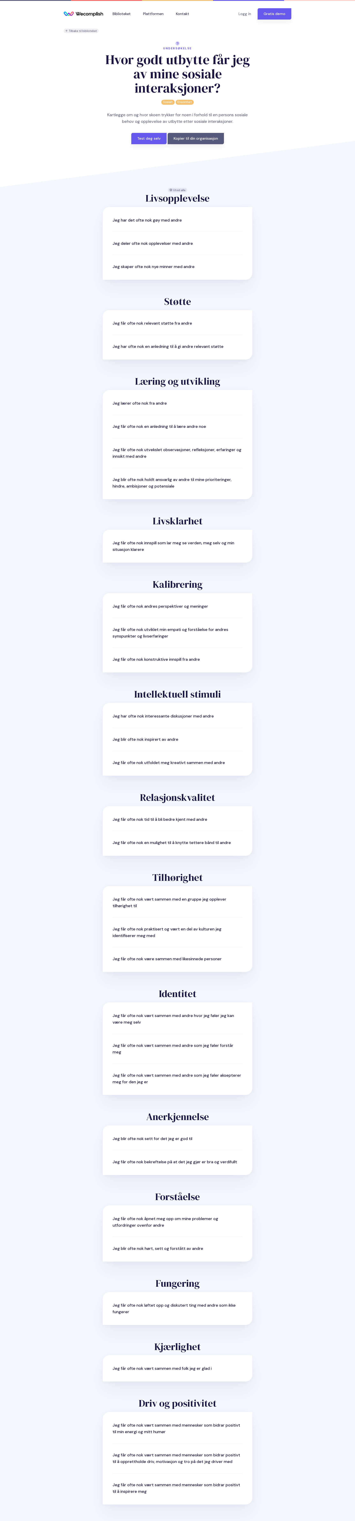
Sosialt (168, 102)
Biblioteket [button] (122, 13)
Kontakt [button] (182, 13)
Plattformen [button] (153, 13)
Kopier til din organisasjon (196, 138)
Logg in (245, 13)
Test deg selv (149, 138)
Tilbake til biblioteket (82, 31)
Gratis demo (274, 13)
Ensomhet (185, 102)
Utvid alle (179, 190)
